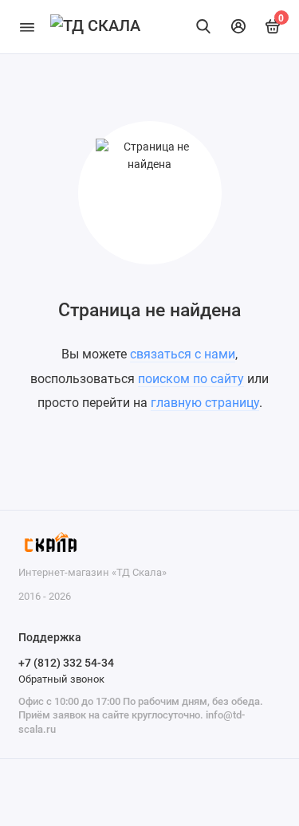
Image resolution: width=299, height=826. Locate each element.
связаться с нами (182, 354)
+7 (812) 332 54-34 (66, 662)
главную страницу (205, 402)
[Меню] (27, 26)
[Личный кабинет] (238, 26)
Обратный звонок (61, 679)
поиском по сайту (191, 378)
